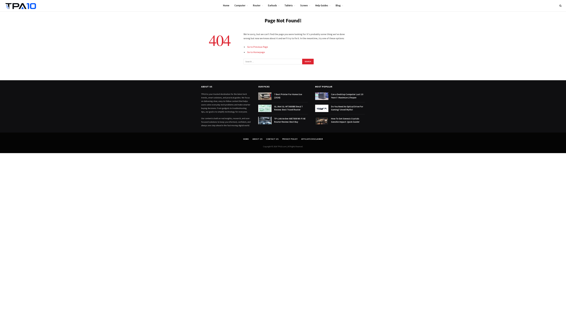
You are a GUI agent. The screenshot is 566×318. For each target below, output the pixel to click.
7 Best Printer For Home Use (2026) (288, 96)
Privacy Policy (290, 139)
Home (226, 5)
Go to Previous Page (257, 46)
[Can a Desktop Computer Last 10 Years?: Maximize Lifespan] (321, 96)
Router (256, 5)
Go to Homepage (256, 52)
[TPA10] (20, 5)
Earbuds (272, 5)
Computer (239, 5)
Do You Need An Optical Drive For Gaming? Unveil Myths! (347, 108)
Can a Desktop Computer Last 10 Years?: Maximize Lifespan (347, 96)
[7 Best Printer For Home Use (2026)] (265, 96)
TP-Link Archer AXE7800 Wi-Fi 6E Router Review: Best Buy (290, 120)
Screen (304, 5)
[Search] (560, 5)
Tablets (288, 5)
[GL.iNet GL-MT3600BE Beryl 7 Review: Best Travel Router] (265, 108)
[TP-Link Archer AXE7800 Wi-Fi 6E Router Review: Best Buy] (265, 120)
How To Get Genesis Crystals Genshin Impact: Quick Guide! (345, 120)
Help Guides (321, 5)
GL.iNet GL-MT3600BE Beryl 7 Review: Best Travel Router (288, 108)
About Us (257, 139)
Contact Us (272, 139)
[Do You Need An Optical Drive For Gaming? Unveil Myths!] (321, 108)
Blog (338, 5)
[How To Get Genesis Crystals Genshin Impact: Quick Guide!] (321, 120)
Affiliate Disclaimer (312, 139)
